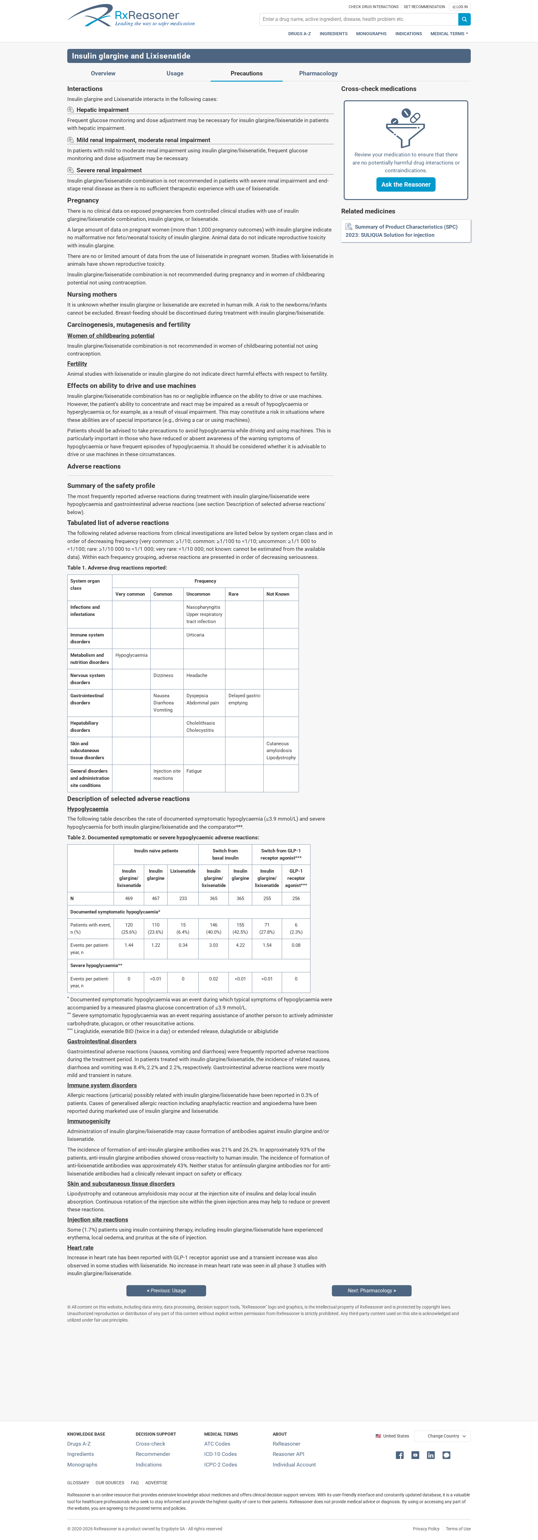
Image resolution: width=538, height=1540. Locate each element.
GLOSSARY (78, 1482)
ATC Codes (217, 1444)
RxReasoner (286, 1444)
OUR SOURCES (110, 1482)
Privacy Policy (426, 1528)
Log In (461, 7)
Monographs (371, 33)
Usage (175, 73)
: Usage (166, 1291)
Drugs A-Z (299, 33)
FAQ (135, 1482)
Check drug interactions (374, 7)
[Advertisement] (254, 1371)
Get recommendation (424, 7)
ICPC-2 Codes (220, 1464)
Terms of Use (458, 1528)
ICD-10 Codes (220, 1454)
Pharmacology (318, 73)
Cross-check (150, 1444)
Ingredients (334, 33)
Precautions (247, 73)
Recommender (153, 1454)
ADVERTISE (156, 1482)
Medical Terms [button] (448, 33)
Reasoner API (288, 1454)
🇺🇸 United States (392, 1436)
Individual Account (294, 1464)
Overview (103, 73)
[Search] (464, 19)
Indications (408, 33)
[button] (406, 184)
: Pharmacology (372, 1291)
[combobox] (359, 19)
